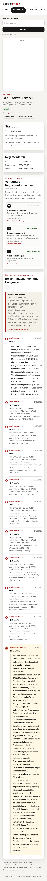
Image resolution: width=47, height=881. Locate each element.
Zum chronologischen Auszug (18, 329)
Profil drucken (9, 117)
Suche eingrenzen (10, 34)
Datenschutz (37, 876)
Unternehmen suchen (11, 18)
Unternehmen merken (25, 117)
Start (6, 9)
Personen (33, 9)
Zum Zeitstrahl (12, 264)
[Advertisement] (23, 65)
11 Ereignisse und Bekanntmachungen (17, 113)
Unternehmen (18, 9)
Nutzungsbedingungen (23, 876)
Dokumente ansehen (14, 243)
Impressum (9, 876)
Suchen (23, 29)
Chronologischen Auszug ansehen (18, 221)
